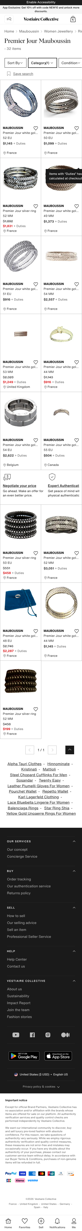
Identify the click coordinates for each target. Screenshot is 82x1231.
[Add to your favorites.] (35, 128)
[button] (73, 19)
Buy (10, 871)
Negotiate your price (19, 485)
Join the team (18, 1009)
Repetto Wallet (55, 791)
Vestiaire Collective (26, 981)
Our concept (17, 849)
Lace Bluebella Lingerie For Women (38, 802)
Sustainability (18, 995)
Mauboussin (29, 31)
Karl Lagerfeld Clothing (38, 797)
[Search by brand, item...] (9, 19)
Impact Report (18, 1002)
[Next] (52, 750)
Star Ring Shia (56, 808)
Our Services (19, 841)
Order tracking (19, 879)
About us (14, 989)
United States (49, 1204)
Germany (65, 1204)
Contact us (16, 966)
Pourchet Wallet (23, 791)
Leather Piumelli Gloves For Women (38, 786)
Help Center (17, 959)
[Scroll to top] (69, 750)
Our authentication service (29, 886)
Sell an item (16, 929)
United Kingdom (29, 1204)
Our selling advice (22, 922)
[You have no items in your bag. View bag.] (73, 19)
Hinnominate (58, 764)
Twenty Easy (50, 780)
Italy (45, 1207)
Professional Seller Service (29, 936)
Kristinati (29, 769)
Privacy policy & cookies (39, 1087)
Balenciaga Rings (23, 808)
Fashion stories (19, 1016)
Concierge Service (22, 856)
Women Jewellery (58, 31)
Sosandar (24, 780)
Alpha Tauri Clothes (24, 764)
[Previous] (29, 750)
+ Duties (19, 143)
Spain (37, 1207)
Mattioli (49, 769)
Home (9, 31)
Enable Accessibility (40, 2)
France (13, 1204)
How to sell (16, 915)
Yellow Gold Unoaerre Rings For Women (41, 813)
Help (11, 951)
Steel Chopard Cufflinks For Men (38, 775)
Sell (11, 908)
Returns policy (19, 893)
